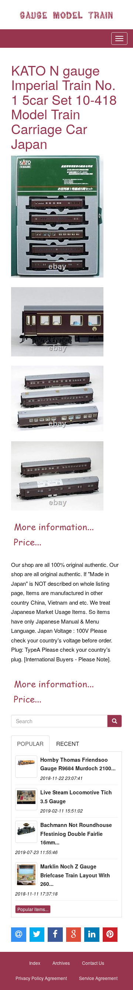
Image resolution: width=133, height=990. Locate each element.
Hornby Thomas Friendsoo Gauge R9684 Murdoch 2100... (78, 764)
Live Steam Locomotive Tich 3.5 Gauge (76, 796)
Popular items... (32, 909)
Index (34, 963)
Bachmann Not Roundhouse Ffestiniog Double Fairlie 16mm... (76, 833)
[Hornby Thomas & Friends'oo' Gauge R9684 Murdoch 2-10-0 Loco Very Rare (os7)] (26, 766)
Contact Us (93, 963)
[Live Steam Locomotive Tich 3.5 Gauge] (26, 799)
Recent (67, 743)
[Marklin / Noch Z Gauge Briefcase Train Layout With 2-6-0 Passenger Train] (26, 873)
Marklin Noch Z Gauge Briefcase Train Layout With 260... (75, 875)
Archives (61, 963)
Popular (30, 743)
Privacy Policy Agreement (41, 978)
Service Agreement (98, 978)
